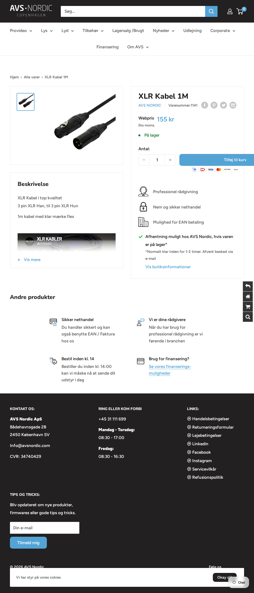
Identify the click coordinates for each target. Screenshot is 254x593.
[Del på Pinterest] (214, 105)
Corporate (220, 30)
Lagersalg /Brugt (128, 30)
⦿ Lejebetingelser (204, 435)
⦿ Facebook (199, 452)
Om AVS (135, 46)
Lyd (65, 30)
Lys (44, 30)
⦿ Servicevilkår (201, 469)
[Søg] (211, 11)
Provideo (18, 30)
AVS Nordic (149, 105)
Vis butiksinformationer (168, 266)
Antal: (144, 148)
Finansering (107, 46)
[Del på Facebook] (204, 105)
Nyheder (161, 30)
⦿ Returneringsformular (210, 427)
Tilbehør (90, 30)
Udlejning (192, 30)
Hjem (14, 77)
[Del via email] (232, 105)
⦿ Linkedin (197, 443)
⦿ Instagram (199, 460)
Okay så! (224, 577)
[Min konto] (229, 11)
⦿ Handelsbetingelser (208, 418)
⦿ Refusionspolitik (205, 477)
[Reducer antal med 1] (144, 160)
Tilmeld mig (28, 542)
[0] (240, 11)
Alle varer (32, 77)
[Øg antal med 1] (170, 160)
